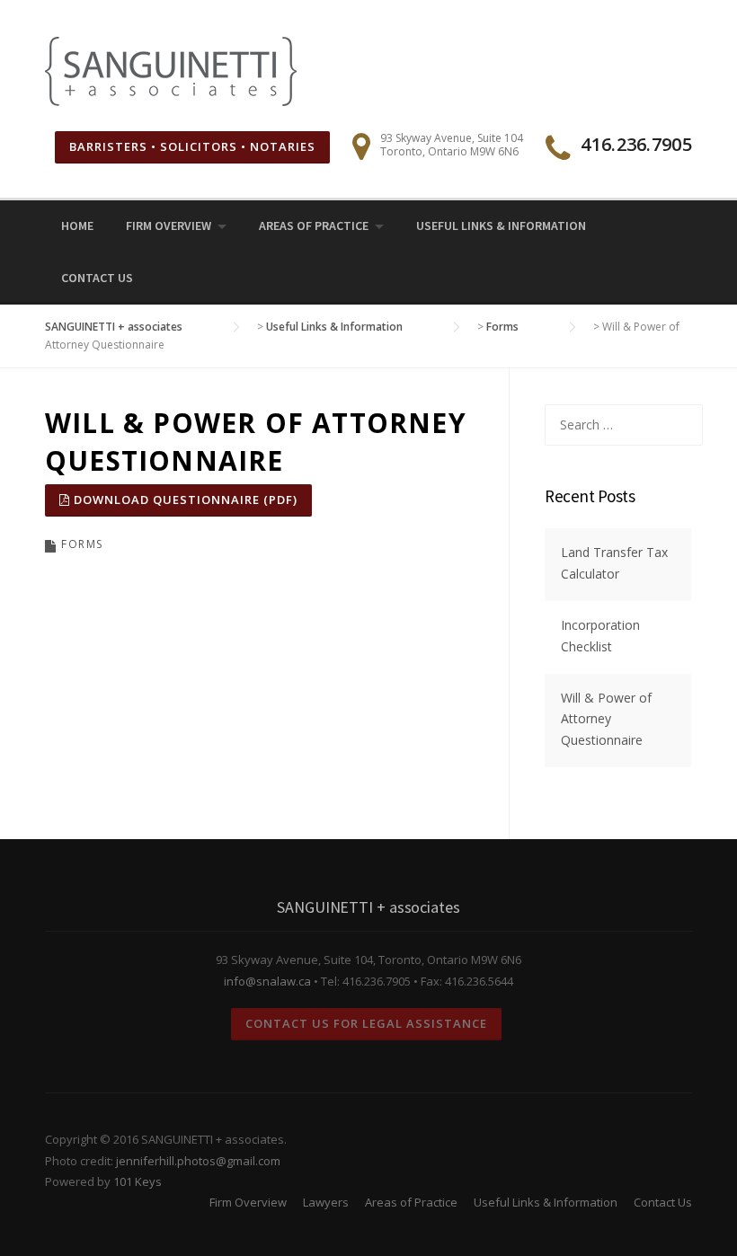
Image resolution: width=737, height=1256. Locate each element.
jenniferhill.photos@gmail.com (198, 1161)
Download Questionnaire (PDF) (183, 499)
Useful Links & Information (501, 225)
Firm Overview (168, 225)
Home (77, 225)
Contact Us (97, 278)
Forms (82, 544)
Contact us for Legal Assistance (366, 1023)
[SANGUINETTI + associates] (171, 70)
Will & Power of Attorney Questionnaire (606, 719)
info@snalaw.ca (267, 981)
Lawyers (326, 1202)
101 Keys (137, 1181)
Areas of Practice (313, 225)
